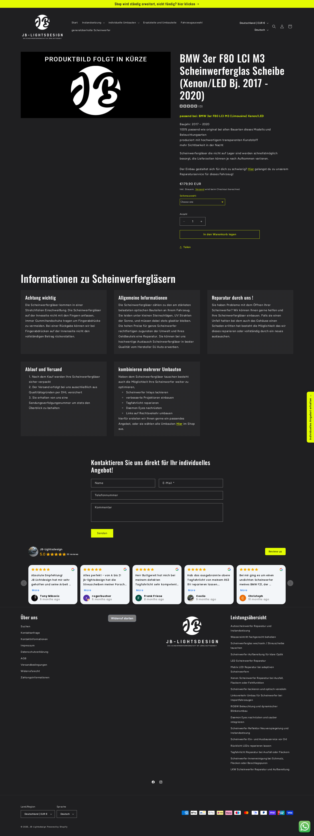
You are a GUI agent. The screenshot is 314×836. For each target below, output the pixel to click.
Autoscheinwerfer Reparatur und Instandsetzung (251, 628)
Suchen (25, 626)
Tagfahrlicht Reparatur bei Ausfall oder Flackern (260, 752)
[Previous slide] (24, 583)
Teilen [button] (187, 247)
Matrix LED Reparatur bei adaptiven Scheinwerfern (252, 669)
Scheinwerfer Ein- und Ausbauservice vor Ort (259, 739)
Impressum (28, 645)
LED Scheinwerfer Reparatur (248, 660)
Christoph (255, 596)
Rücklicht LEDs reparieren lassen (251, 745)
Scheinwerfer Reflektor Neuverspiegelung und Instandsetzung (260, 730)
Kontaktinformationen (34, 639)
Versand (199, 189)
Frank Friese (153, 596)
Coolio (201, 596)
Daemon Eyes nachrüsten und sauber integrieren (254, 720)
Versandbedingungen (34, 664)
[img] (188, 106)
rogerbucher (101, 596)
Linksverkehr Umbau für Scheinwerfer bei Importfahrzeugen (256, 698)
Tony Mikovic (49, 596)
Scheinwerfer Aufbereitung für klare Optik (257, 654)
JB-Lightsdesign (51, 549)
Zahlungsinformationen (35, 677)
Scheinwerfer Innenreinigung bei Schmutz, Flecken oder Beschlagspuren (257, 761)
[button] (93, 23)
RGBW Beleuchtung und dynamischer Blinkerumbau (254, 709)
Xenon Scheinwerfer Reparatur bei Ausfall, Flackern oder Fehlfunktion (257, 680)
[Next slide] (290, 583)
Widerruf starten (122, 618)
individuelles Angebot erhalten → (310, 417)
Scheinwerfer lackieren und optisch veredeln (258, 689)
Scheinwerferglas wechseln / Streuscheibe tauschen (257, 646)
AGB (24, 658)
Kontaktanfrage (30, 632)
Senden (102, 533)
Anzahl (183, 214)
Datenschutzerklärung (34, 652)
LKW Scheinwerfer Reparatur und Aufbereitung (260, 769)
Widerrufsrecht (30, 671)
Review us (275, 551)
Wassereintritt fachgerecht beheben (253, 637)
